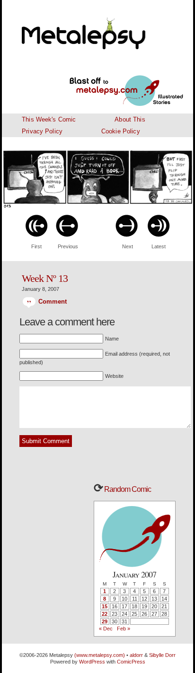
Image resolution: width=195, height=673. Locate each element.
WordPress (92, 661)
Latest (158, 246)
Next (127, 246)
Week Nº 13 (45, 278)
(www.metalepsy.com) (99, 655)
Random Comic (127, 489)
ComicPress (131, 661)
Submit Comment (46, 441)
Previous (68, 246)
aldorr (137, 655)
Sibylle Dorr (162, 655)
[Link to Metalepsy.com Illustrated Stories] (115, 85)
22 (104, 614)
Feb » (123, 628)
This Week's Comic (49, 119)
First (36, 246)
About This (130, 119)
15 (104, 606)
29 (104, 621)
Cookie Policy (120, 131)
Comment (51, 301)
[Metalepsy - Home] (97, 28)
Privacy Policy (42, 131)
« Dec (106, 628)
